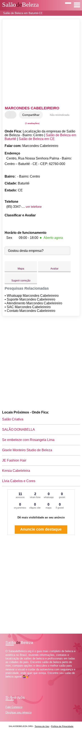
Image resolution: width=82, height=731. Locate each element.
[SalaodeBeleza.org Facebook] (6, 680)
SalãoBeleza (20, 4)
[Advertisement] (41, 63)
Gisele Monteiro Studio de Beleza (27, 450)
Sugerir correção (20, 280)
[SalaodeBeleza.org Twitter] (8, 680)
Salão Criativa (12, 419)
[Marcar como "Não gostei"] (13, 114)
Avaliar (54, 268)
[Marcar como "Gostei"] (8, 114)
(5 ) (32, 123)
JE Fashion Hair (14, 460)
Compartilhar (31, 114)
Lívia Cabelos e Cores (18, 481)
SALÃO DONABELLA (18, 429)
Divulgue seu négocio (18, 712)
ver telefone (34, 206)
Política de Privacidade (62, 726)
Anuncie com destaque (41, 529)
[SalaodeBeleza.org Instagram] (10, 680)
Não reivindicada (59, 115)
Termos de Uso (42, 726)
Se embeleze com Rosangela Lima (28, 440)
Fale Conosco (13, 707)
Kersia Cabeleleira (16, 470)
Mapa (21, 268)
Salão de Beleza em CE (37, 139)
